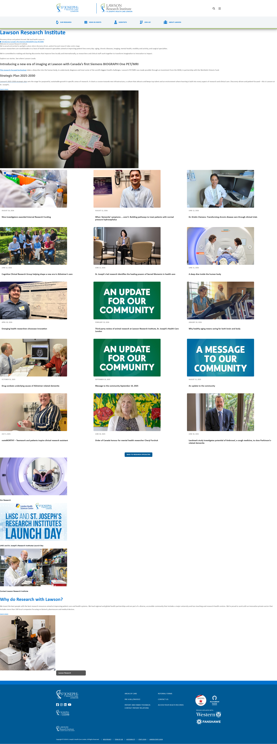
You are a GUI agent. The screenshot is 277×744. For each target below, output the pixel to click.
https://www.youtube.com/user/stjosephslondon (69, 704)
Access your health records (171, 705)
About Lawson (175, 22)
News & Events (95, 22)
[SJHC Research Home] (123, 8)
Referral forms (165, 694)
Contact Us (163, 699)
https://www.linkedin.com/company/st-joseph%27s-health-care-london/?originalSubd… (65, 704)
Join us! (147, 22)
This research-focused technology (13, 70)
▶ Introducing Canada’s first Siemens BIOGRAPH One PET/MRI (22, 42)
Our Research (65, 22)
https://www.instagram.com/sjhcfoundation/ (62, 721)
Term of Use (119, 739)
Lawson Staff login (156, 739)
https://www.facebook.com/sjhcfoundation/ (58, 721)
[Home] (74, 8)
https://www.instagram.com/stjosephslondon (62, 704)
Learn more (4, 89)
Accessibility (130, 739)
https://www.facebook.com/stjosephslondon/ (58, 704)
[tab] (219, 8)
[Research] (81, 728)
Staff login (142, 739)
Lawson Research (64, 673)
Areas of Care (131, 694)
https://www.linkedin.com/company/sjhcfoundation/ (65, 721)
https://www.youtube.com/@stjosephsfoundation (69, 721)
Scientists (123, 22)
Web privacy (107, 739)
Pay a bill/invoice (132, 699)
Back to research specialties (138, 454)
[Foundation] (81, 713)
